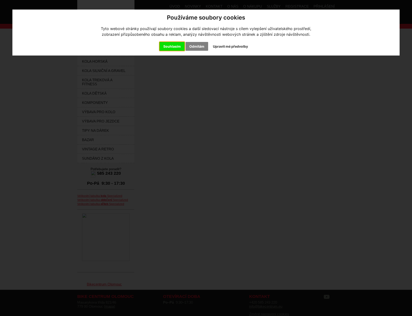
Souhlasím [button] (172, 46)
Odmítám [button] (196, 46)
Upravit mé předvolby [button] (230, 46)
